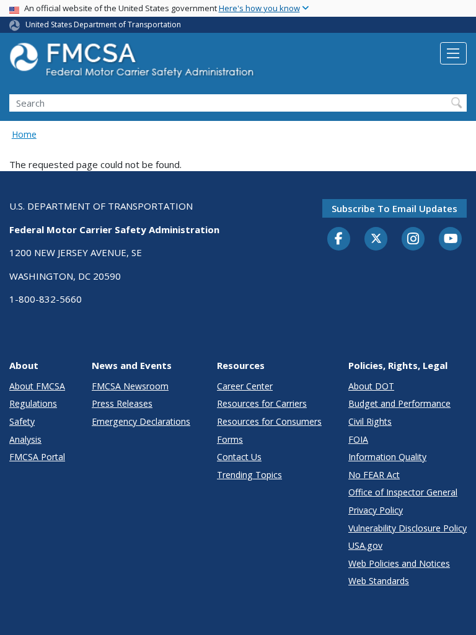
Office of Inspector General (402, 492)
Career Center (245, 386)
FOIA (358, 439)
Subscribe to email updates (394, 208)
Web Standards (378, 581)
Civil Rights (370, 421)
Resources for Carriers (262, 403)
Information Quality (387, 457)
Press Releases (122, 403)
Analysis (25, 439)
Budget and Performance (399, 403)
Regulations (33, 403)
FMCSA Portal (37, 457)
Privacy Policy (375, 510)
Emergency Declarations (141, 421)
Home (24, 134)
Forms (230, 439)
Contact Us (239, 457)
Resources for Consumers (269, 421)
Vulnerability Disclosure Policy (407, 528)
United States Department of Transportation (103, 24)
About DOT (371, 386)
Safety (22, 421)
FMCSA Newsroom (130, 386)
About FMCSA (37, 386)
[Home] (133, 63)
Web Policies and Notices (399, 563)
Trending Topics (249, 475)
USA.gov (365, 545)
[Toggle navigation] (453, 53)
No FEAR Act (374, 475)
